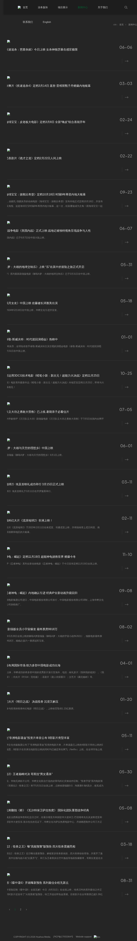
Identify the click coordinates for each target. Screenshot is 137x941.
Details (125, 60)
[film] (98, 937)
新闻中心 (132, 24)
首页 (121, 24)
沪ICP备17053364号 (63, 936)
